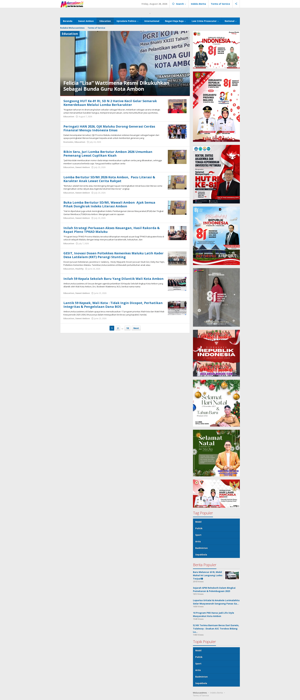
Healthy (79, 268)
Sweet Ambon (82, 167)
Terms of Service (201, 695)
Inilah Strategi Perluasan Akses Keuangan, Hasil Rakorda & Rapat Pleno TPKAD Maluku (111, 230)
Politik (198, 528)
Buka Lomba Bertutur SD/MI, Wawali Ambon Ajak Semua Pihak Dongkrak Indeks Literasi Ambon (109, 204)
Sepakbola (201, 554)
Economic (68, 142)
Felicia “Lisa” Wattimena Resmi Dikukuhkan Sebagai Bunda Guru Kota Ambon (116, 85)
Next (136, 328)
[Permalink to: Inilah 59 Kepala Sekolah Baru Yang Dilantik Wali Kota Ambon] (177, 283)
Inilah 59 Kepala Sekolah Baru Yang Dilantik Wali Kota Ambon (113, 279)
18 (127, 328)
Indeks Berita (216, 692)
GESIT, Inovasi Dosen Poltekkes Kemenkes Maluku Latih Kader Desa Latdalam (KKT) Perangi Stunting (113, 255)
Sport (198, 534)
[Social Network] (236, 4)
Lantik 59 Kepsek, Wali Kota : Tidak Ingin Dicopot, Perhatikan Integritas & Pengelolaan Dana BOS (113, 305)
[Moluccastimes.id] (72, 3)
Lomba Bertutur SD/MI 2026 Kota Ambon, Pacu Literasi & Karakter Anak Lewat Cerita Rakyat (109, 179)
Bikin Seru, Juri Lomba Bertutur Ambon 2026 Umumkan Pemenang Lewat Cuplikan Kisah (107, 154)
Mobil (198, 521)
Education (68, 116)
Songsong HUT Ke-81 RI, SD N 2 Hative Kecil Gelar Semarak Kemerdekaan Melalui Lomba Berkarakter (110, 103)
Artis (198, 541)
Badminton (201, 548)
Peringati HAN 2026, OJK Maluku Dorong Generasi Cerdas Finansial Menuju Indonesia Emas (109, 128)
